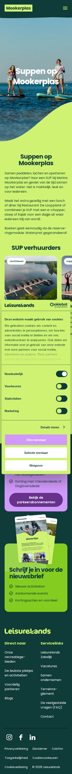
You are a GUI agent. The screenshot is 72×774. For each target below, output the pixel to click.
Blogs (9, 698)
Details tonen (50, 427)
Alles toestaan (36, 439)
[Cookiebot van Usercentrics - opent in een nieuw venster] (50, 305)
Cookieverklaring (16, 767)
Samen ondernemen (51, 677)
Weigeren (36, 465)
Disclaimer (40, 749)
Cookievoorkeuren (45, 758)
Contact (47, 716)
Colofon (57, 749)
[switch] (61, 386)
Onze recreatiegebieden (15, 657)
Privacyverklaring (16, 749)
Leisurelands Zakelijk (50, 654)
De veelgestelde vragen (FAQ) (53, 705)
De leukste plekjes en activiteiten (19, 673)
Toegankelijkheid (16, 758)
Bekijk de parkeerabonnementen (36, 499)
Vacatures (49, 666)
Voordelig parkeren (12, 686)
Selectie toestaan (36, 452)
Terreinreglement (49, 691)
